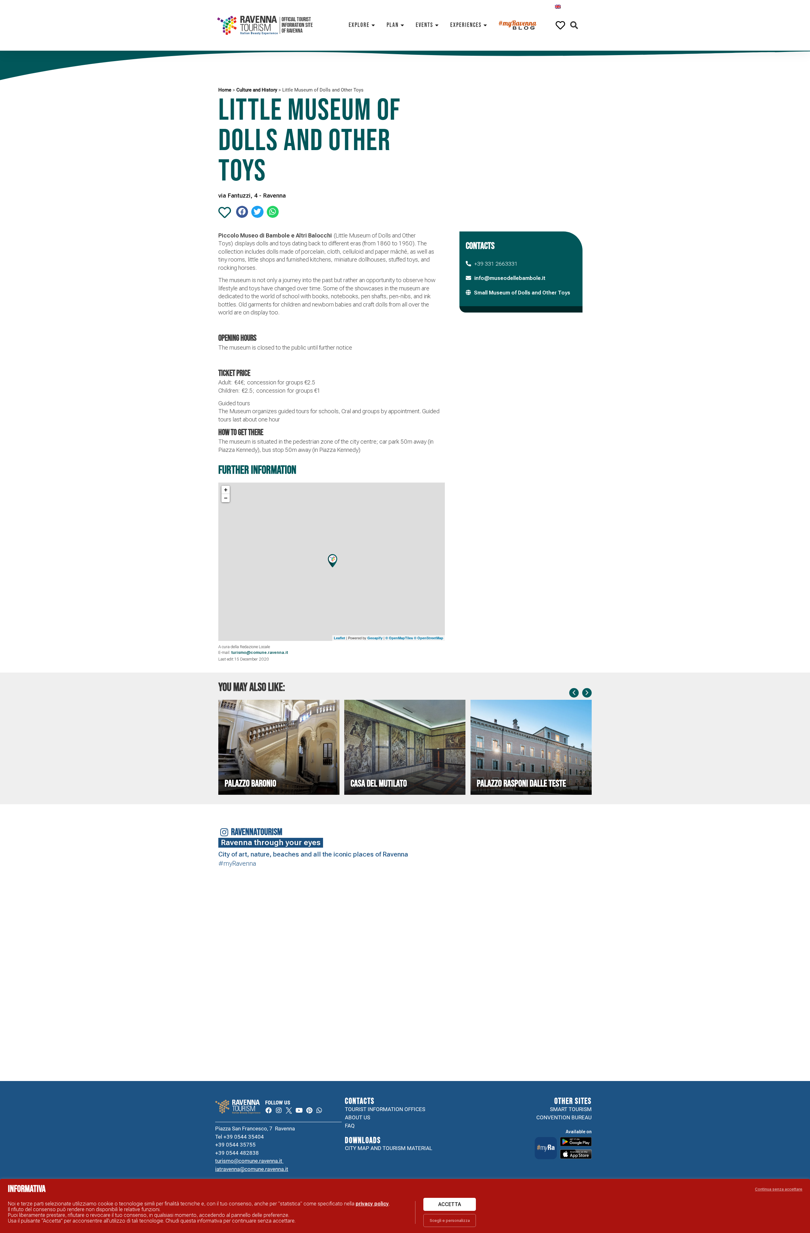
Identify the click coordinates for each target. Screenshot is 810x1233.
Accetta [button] (449, 1204)
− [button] (225, 498)
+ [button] (225, 489)
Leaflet (339, 637)
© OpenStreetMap (428, 637)
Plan (393, 25)
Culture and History (256, 90)
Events (424, 25)
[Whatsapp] (319, 1110)
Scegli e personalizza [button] (450, 1220)
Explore (359, 25)
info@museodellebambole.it (509, 278)
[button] (574, 25)
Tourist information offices (385, 1109)
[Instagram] (279, 1110)
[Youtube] (299, 1110)
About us (357, 1117)
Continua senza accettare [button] (778, 1189)
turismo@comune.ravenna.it (249, 1161)
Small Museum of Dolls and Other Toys (522, 292)
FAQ (350, 1125)
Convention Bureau (564, 1117)
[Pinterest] (309, 1110)
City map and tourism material (388, 1148)
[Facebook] (269, 1110)
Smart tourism (571, 1109)
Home (224, 90)
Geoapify (375, 637)
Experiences (466, 25)
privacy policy (372, 1204)
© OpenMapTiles (399, 637)
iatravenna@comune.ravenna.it (251, 1169)
